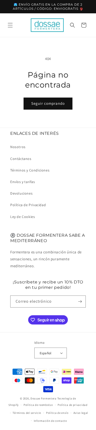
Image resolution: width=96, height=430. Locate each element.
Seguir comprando (48, 103)
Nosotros (18, 147)
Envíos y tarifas (22, 181)
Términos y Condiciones (29, 170)
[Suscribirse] (80, 301)
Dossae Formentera (43, 398)
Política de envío (57, 413)
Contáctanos (20, 158)
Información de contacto (50, 421)
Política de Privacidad (28, 205)
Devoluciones (21, 193)
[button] (10, 25)
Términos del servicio (27, 413)
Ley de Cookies (22, 216)
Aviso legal (80, 413)
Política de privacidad (72, 405)
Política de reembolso (38, 405)
